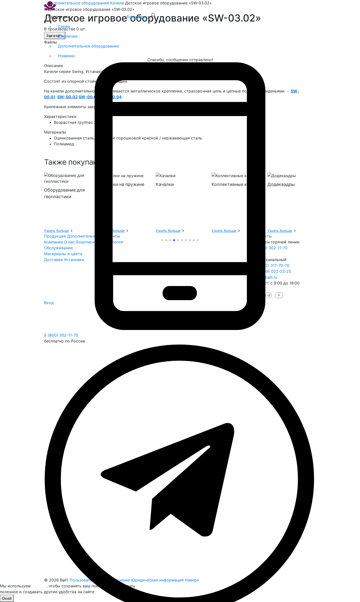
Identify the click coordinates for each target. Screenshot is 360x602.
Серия (64, 26)
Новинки (66, 55)
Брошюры (136, 16)
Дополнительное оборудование (88, 46)
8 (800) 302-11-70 (61, 335)
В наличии (68, 36)
